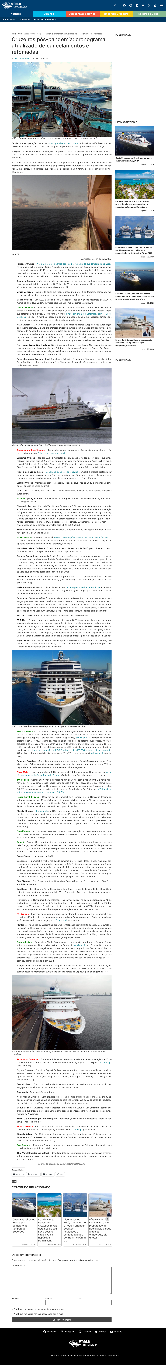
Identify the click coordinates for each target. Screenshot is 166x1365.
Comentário (18, 1265)
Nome (15, 1298)
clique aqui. (82, 737)
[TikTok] (155, 5)
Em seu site (42, 811)
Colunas (49, 13)
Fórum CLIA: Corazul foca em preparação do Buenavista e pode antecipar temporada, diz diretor (100, 1228)
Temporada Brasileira (115, 13)
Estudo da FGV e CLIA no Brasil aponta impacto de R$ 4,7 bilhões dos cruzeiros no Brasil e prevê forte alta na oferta (134, 296)
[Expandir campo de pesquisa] (115, 5)
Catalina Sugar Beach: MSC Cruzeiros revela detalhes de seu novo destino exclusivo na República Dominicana (47, 1230)
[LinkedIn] (136, 5)
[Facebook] (124, 5)
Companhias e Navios (82, 13)
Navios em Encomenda (45, 19)
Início (14, 34)
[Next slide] (107, 1219)
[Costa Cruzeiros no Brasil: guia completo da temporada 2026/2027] (134, 141)
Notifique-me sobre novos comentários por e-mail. (39, 1309)
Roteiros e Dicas (148, 13)
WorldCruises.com (23, 58)
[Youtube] (143, 5)
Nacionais (25, 19)
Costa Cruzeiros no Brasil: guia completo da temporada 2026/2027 (24, 1225)
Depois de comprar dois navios (62, 472)
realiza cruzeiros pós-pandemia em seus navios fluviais (81, 537)
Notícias (16, 13)
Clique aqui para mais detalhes (53, 453)
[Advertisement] (134, 78)
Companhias (23, 34)
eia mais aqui (78, 945)
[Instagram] (130, 5)
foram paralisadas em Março (63, 143)
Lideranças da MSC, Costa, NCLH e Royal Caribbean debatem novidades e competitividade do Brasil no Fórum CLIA (75, 1230)
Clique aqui (97, 753)
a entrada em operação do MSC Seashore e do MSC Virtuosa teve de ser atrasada (69, 750)
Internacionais (9, 19)
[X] (149, 5)
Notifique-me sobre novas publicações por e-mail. (38, 1314)
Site (81, 1298)
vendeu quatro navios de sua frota (82, 587)
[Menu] (161, 5)
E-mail (49, 1298)
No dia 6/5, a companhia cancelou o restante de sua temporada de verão (74, 264)
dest (14, 1182)
